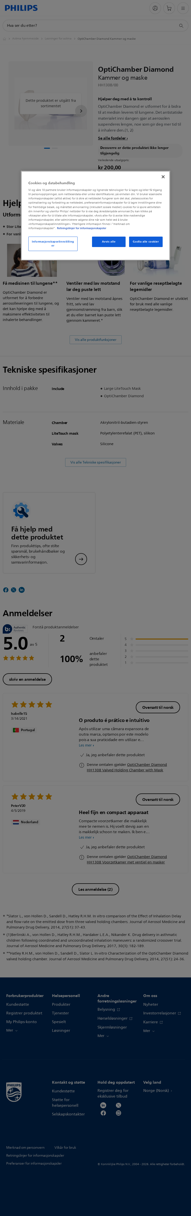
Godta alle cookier (146, 241)
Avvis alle (109, 241)
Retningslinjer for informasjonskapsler (81, 228)
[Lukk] (163, 176)
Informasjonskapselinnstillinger (53, 243)
